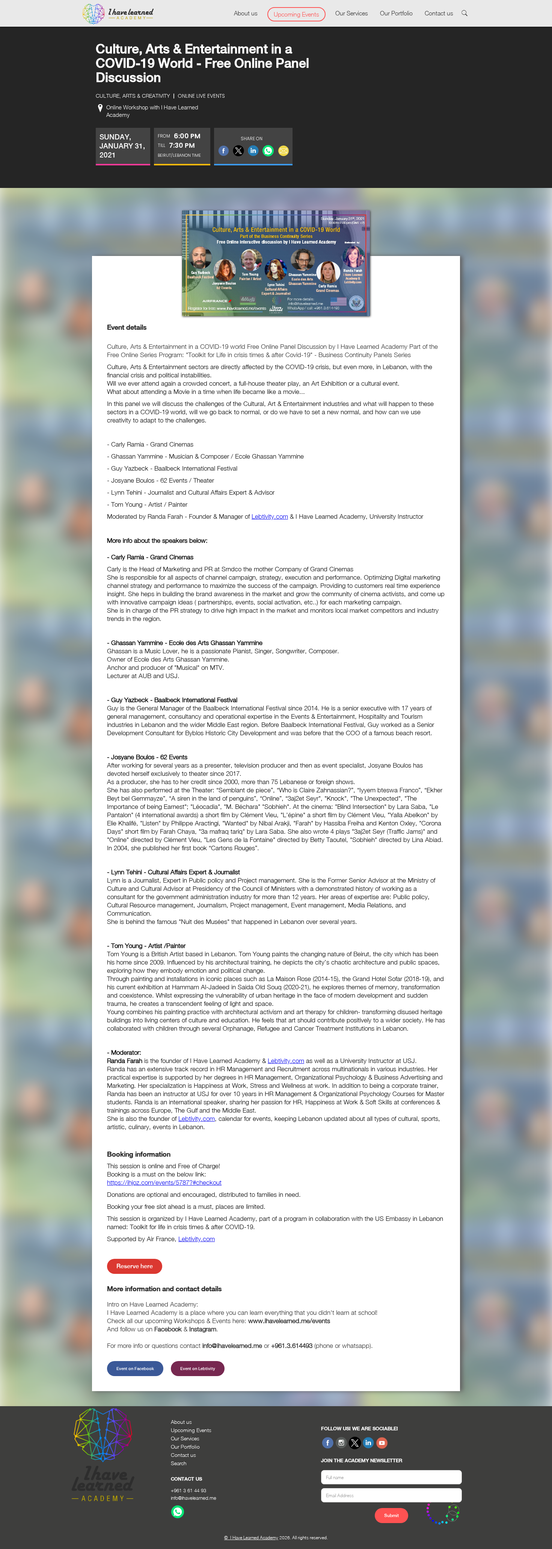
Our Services (351, 13)
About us (246, 13)
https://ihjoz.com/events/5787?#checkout (164, 1182)
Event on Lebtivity (197, 1368)
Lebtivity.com (270, 516)
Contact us (439, 13)
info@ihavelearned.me (193, 1498)
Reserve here (134, 1266)
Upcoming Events (296, 14)
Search (179, 1463)
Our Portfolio (396, 13)
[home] (118, 14)
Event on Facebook (135, 1368)
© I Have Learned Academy (251, 1537)
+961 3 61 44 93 (188, 1490)
